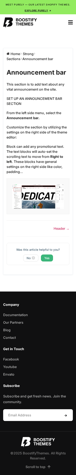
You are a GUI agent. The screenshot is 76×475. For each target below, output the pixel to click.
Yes (47, 258)
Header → (61, 228)
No (30, 258)
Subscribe (66, 415)
